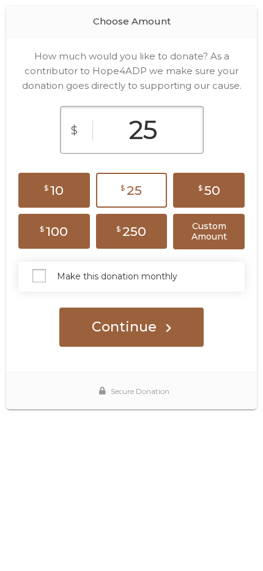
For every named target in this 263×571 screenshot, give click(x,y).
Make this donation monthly (117, 276)
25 (131, 190)
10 (54, 190)
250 (131, 231)
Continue (124, 327)
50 (209, 190)
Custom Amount (209, 231)
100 (54, 231)
